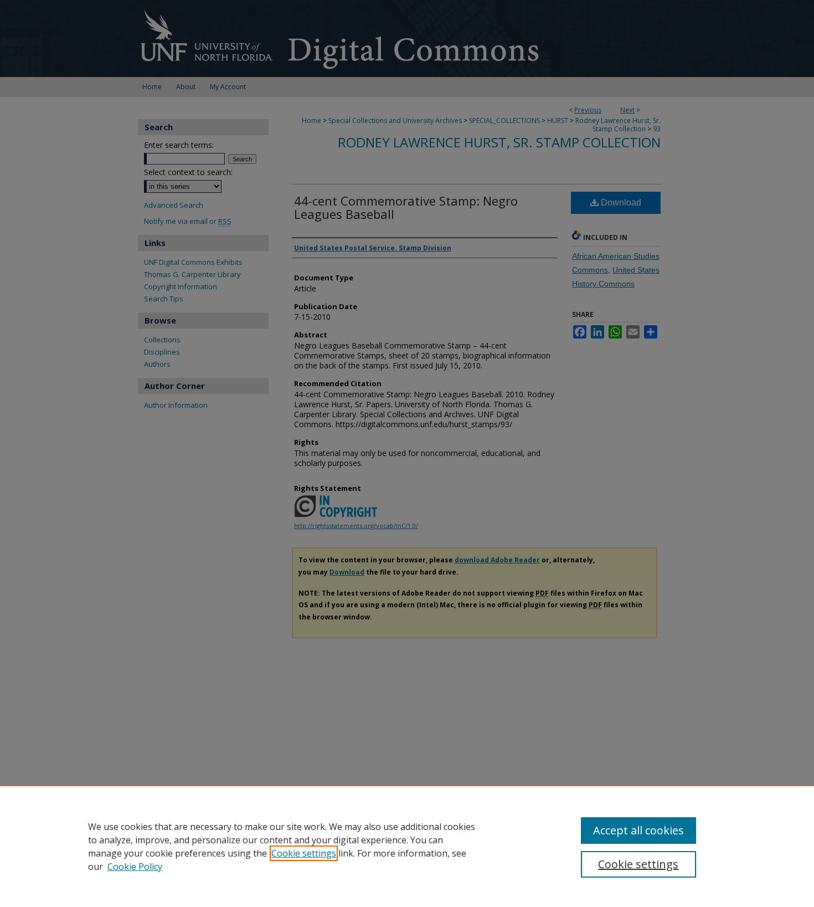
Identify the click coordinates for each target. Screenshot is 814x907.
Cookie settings (303, 853)
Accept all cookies (638, 830)
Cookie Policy (134, 866)
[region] (407, 846)
